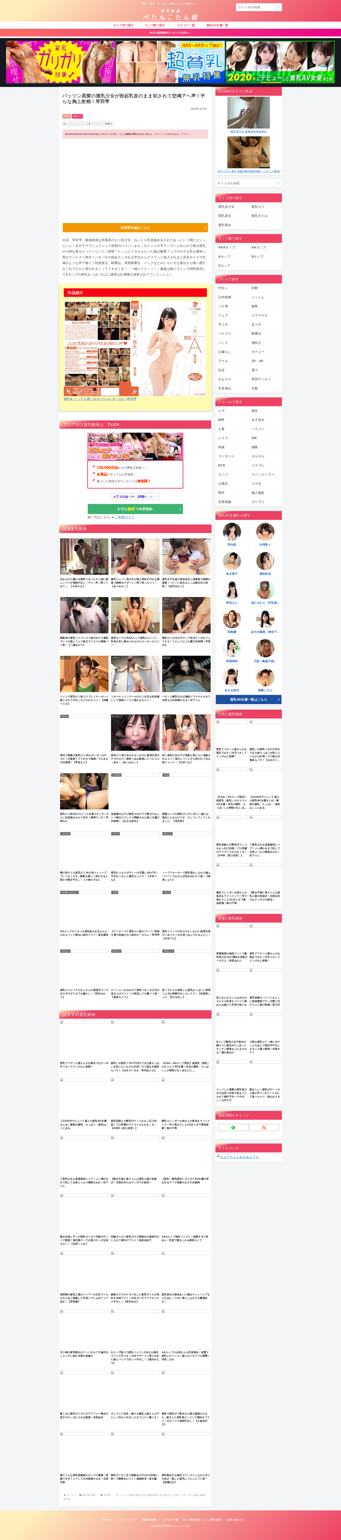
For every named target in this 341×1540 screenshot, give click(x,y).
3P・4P (257, 361)
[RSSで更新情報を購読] (264, 1127)
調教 (254, 447)
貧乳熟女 (224, 225)
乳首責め (224, 388)
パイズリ (224, 333)
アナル (223, 361)
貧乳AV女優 (149, 1519)
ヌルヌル (257, 456)
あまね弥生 (232, 690)
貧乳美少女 (226, 207)
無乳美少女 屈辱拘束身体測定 (249, 131)
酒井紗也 (265, 573)
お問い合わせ (234, 1519)
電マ (254, 370)
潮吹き (256, 343)
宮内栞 (232, 544)
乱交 (221, 370)
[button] (278, 7)
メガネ (256, 483)
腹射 (254, 306)
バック (77, 123)
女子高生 (257, 420)
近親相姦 (224, 502)
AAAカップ (226, 247)
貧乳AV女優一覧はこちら (248, 699)
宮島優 (232, 632)
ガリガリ (257, 502)
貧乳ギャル (259, 216)
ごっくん (257, 297)
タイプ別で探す (192, 1519)
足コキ (256, 324)
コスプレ (257, 465)
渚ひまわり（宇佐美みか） (266, 602)
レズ (221, 410)
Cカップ (224, 265)
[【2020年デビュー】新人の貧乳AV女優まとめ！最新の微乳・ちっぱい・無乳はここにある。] (280, 62)
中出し (223, 288)
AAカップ (258, 247)
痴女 (254, 410)
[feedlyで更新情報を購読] (233, 1127)
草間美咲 (232, 661)
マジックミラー (262, 474)
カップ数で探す (213, 1519)
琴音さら (232, 602)
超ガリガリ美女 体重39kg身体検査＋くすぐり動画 (249, 171)
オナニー (257, 352)
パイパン (98, 123)
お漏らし (224, 352)
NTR (221, 465)
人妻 (221, 429)
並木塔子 (232, 573)
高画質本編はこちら (135, 227)
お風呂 (223, 483)
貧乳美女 (224, 216)
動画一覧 (107, 1519)
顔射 (254, 288)
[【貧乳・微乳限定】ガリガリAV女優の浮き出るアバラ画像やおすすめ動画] (60, 62)
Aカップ (67, 123)
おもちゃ (224, 379)
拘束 (221, 447)
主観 (254, 388)
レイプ (223, 438)
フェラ (223, 315)
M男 (221, 420)
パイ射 (87, 123)
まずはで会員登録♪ (135, 509)
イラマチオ (259, 315)
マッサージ (226, 456)
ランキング (128, 1519)
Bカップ (257, 256)
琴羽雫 (66, 116)
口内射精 (224, 297)
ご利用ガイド (125, 517)
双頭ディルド (261, 379)
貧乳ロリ (77, 116)
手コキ (223, 324)
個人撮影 (257, 493)
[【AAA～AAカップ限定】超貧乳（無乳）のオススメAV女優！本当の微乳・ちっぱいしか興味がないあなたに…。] (170, 62)
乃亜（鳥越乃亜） (265, 661)
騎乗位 (108, 123)
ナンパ (223, 474)
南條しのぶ (265, 690)
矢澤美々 (265, 544)
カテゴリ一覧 (170, 1519)
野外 (221, 493)
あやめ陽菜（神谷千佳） (266, 632)
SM (254, 438)
